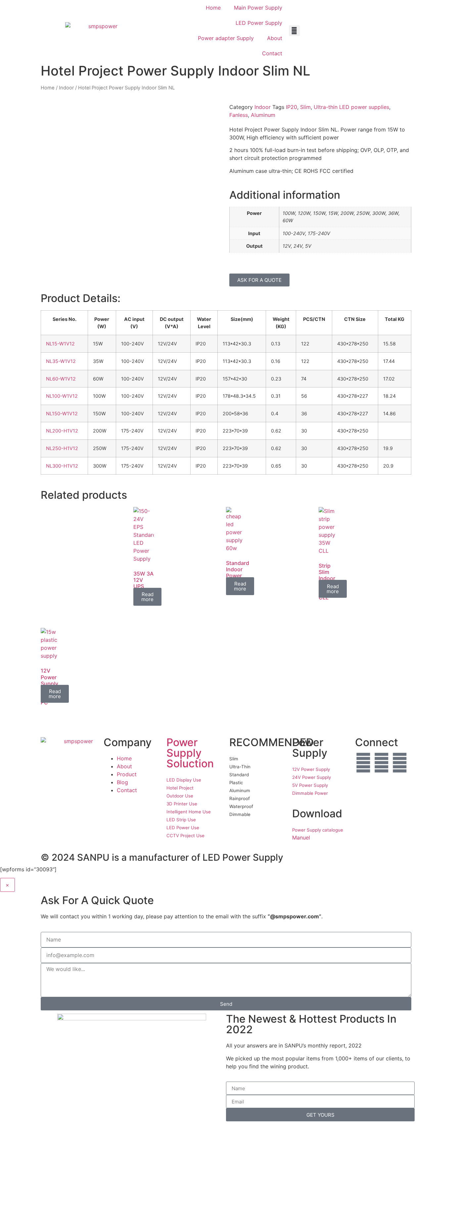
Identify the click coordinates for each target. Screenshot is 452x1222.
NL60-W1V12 (61, 379)
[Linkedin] (399, 762)
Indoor (66, 88)
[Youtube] (381, 762)
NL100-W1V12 (62, 396)
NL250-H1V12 (62, 448)
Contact (272, 53)
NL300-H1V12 (62, 466)
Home (213, 7)
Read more (147, 596)
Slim (305, 107)
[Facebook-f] (363, 762)
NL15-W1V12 (60, 343)
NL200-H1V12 (62, 430)
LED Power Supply (259, 23)
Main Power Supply (258, 7)
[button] (294, 30)
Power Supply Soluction (190, 753)
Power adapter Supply (226, 38)
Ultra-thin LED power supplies (351, 107)
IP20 (291, 107)
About (274, 38)
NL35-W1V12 (61, 361)
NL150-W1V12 (62, 413)
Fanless (238, 115)
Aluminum (263, 115)
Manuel (301, 837)
